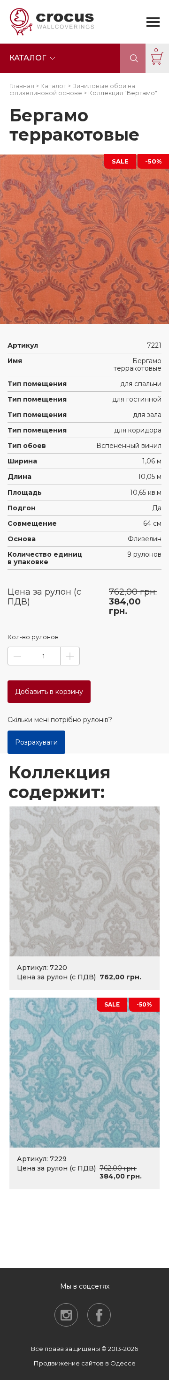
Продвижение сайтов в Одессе (85, 1363)
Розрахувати (36, 742)
